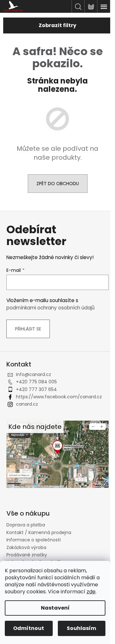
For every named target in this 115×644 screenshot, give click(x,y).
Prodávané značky (26, 555)
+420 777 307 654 (36, 389)
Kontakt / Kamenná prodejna (38, 532)
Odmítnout (28, 628)
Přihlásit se (28, 329)
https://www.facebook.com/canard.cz (59, 397)
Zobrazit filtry (57, 25)
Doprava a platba (25, 525)
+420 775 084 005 (36, 382)
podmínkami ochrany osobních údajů (50, 307)
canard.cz (27, 404)
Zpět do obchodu (57, 183)
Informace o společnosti (33, 540)
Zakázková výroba (26, 547)
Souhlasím (81, 628)
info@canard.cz (33, 374)
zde (91, 591)
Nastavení (55, 607)
